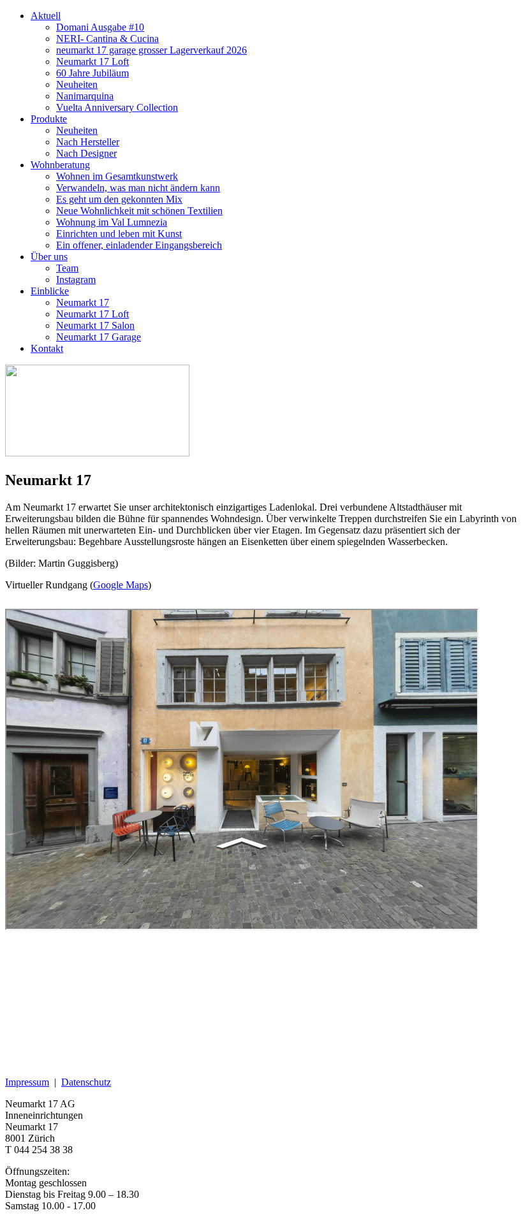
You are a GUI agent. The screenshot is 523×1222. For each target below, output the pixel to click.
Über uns (49, 256)
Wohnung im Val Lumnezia (111, 222)
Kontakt (47, 348)
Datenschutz (86, 1082)
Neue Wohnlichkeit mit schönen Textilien (139, 210)
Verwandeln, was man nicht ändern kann (138, 187)
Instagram (76, 279)
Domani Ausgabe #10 (100, 27)
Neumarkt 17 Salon (95, 325)
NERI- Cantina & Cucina (107, 38)
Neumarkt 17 (82, 302)
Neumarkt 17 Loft (92, 61)
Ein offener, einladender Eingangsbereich (139, 245)
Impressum (27, 1082)
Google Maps (120, 584)
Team (67, 268)
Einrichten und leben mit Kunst (119, 233)
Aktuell (46, 15)
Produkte (49, 118)
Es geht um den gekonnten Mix (119, 199)
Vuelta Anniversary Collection (117, 107)
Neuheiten (77, 84)
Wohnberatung (60, 164)
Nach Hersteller (87, 141)
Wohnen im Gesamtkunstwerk (117, 176)
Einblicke (50, 291)
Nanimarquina (85, 96)
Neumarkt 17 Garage (98, 336)
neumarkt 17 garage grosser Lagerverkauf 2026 (151, 50)
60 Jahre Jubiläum (92, 73)
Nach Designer (86, 153)
